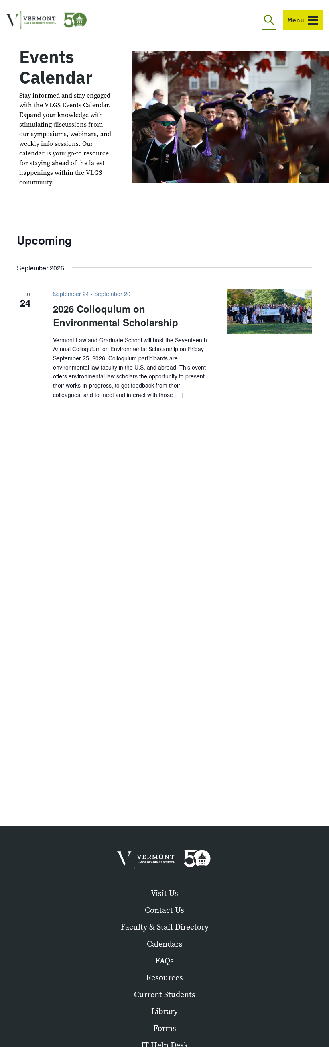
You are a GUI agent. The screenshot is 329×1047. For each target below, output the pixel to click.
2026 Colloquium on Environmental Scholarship (115, 315)
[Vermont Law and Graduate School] (46, 20)
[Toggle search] (269, 20)
